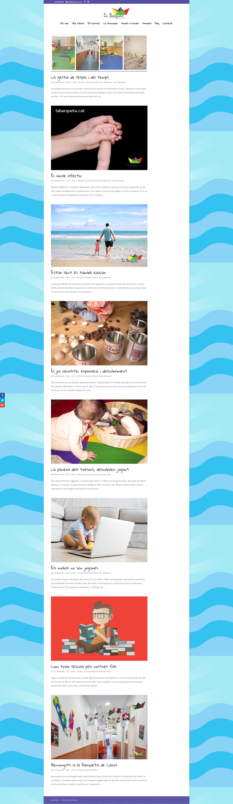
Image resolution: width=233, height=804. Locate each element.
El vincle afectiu (66, 176)
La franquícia (110, 24)
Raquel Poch (59, 82)
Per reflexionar (106, 82)
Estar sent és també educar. (79, 272)
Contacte (167, 24)
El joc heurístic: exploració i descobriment (89, 371)
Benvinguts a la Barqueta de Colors (84, 765)
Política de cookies (69, 800)
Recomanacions (105, 671)
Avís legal (55, 800)
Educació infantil (92, 82)
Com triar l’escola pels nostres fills (84, 666)
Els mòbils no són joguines (74, 568)
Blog (157, 24)
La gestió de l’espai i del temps (80, 77)
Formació (146, 24)
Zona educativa (119, 82)
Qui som (64, 24)
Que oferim (78, 24)
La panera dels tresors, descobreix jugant (90, 469)
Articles (82, 82)
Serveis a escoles (130, 24)
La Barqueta (59, 376)
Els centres (94, 24)
